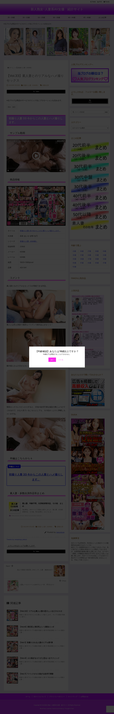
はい (52, 360)
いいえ (61, 360)
